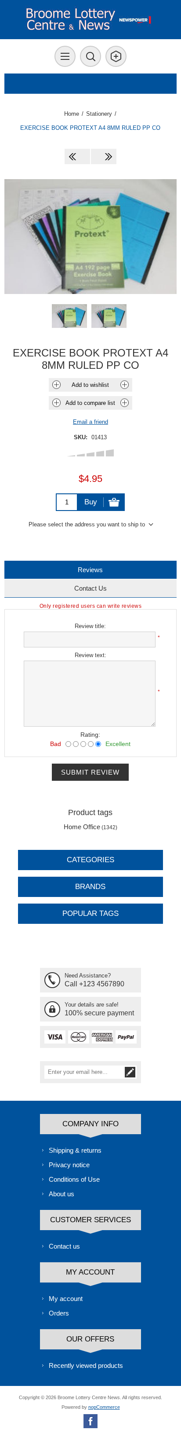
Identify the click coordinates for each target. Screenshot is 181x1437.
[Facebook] (90, 1421)
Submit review (90, 772)
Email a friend (90, 422)
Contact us (64, 1246)
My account (66, 1298)
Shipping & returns (75, 1150)
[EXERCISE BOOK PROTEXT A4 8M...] (77, 156)
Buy (90, 502)
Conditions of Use (74, 1179)
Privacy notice (69, 1165)
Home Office (82, 827)
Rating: (90, 734)
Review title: (90, 626)
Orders (59, 1313)
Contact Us (90, 588)
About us (61, 1194)
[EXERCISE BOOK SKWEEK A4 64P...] (103, 156)
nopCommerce (104, 1407)
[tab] (90, 570)
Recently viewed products (86, 1365)
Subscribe (130, 1072)
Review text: (90, 655)
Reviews (90, 569)
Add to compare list (90, 403)
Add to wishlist (90, 385)
